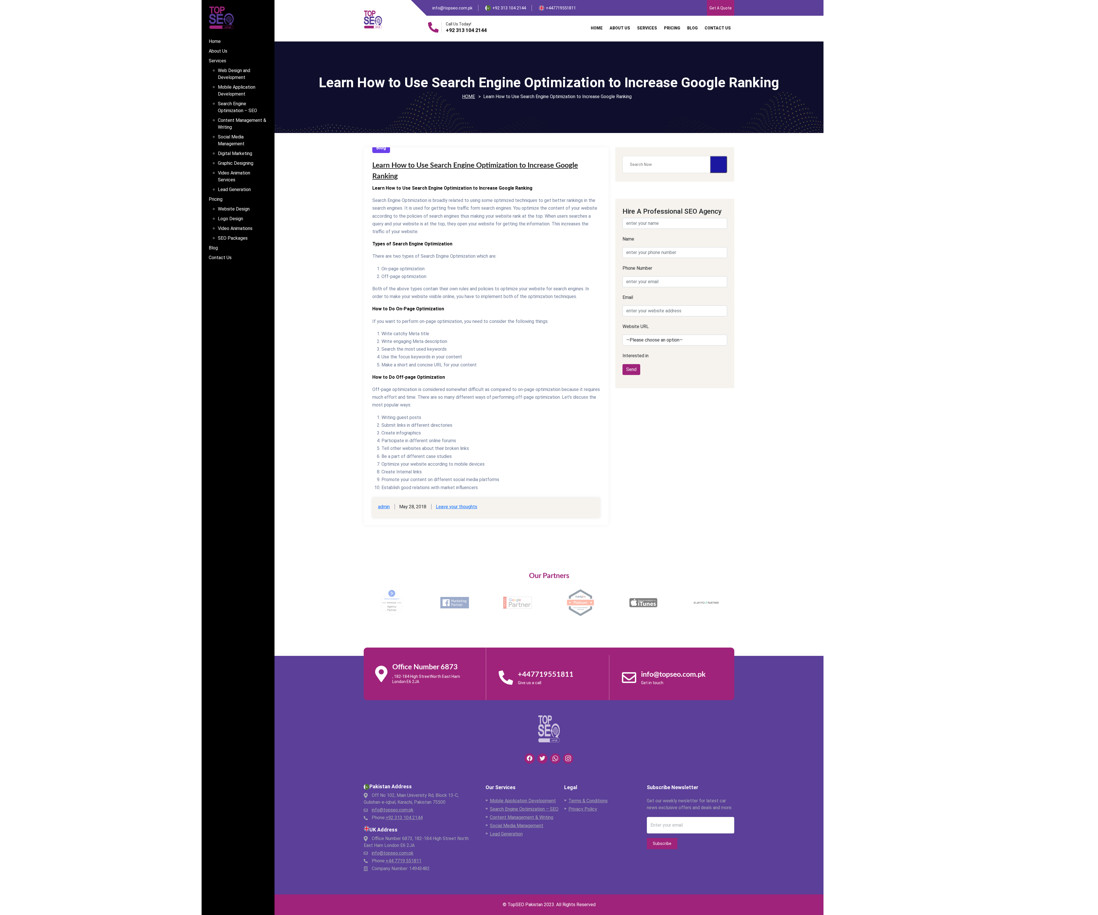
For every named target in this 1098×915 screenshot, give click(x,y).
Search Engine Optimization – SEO (237, 107)
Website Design (234, 209)
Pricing (215, 199)
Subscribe (662, 843)
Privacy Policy (582, 809)
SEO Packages (233, 238)
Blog (213, 248)
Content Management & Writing (242, 124)
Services (217, 60)
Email (627, 297)
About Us (218, 51)
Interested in (635, 355)
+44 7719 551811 (403, 861)
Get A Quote (720, 8)
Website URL (635, 326)
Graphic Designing (235, 163)
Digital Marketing (235, 153)
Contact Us (220, 257)
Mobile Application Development (236, 90)
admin (384, 506)
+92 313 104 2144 (466, 30)
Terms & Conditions (588, 800)
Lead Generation (234, 189)
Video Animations (235, 228)
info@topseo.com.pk (452, 8)
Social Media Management (231, 140)
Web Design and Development (234, 74)
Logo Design (230, 218)
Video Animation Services (234, 176)
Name (628, 239)
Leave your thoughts (456, 506)
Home (215, 41)
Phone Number (637, 268)
